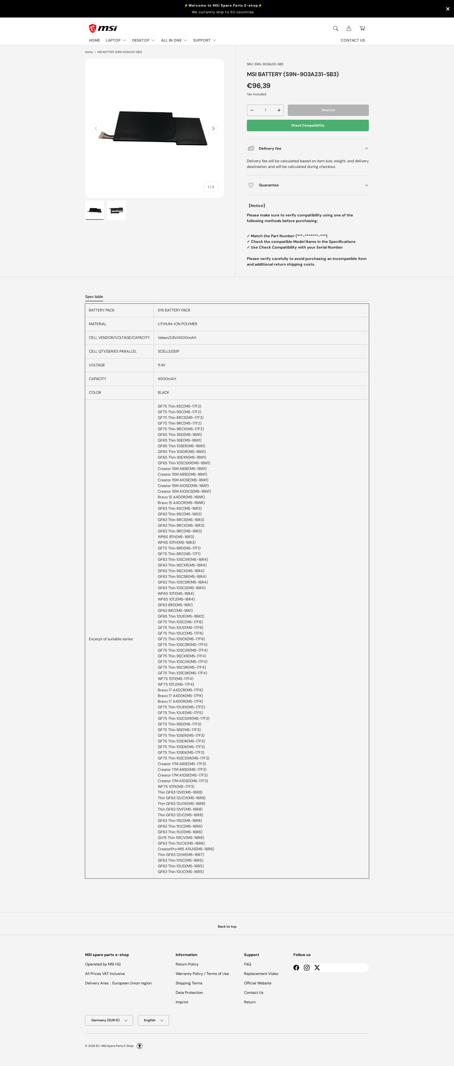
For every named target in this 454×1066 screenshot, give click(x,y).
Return (250, 1002)
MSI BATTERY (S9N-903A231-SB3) (119, 52)
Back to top (227, 926)
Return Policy (187, 964)
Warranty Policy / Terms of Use (202, 973)
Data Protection (189, 992)
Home (89, 52)
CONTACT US (353, 40)
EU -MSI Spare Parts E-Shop (115, 1046)
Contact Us (253, 992)
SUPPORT (202, 40)
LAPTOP (113, 40)
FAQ (247, 964)
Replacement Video (261, 973)
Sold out (328, 110)
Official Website (257, 983)
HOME (94, 40)
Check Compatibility (308, 125)
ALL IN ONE (171, 40)
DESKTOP (140, 40)
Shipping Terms (189, 983)
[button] (362, 28)
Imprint (182, 1002)
